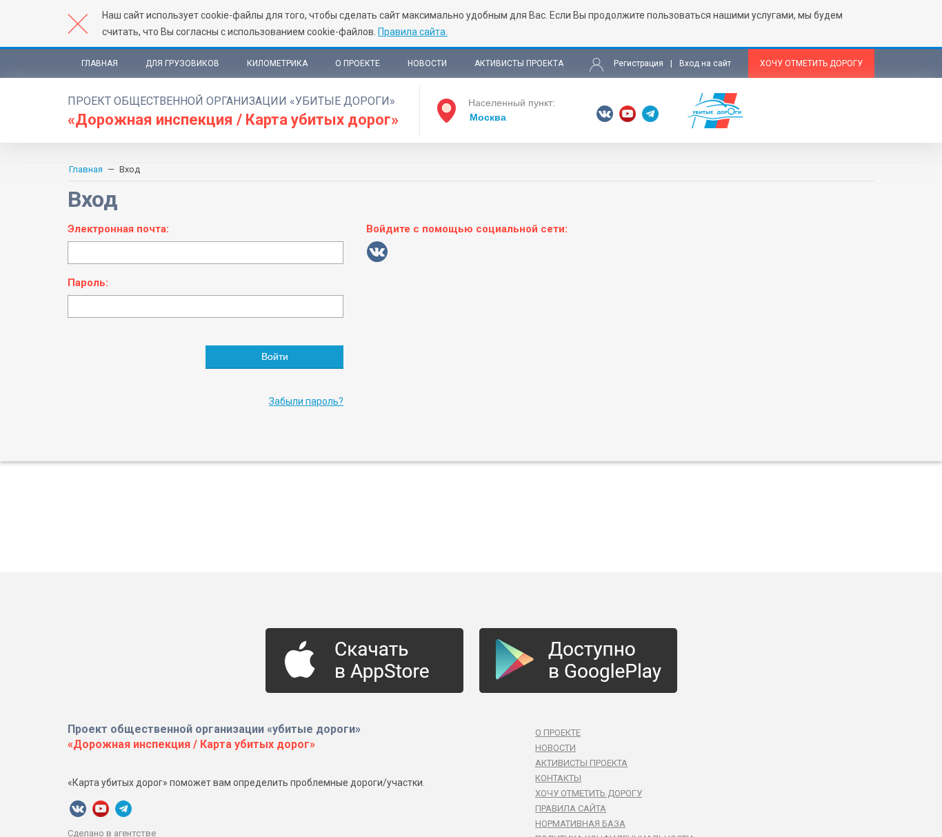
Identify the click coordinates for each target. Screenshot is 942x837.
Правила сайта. (413, 31)
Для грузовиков (182, 63)
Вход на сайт (705, 63)
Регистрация (638, 63)
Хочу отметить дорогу (811, 63)
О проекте (357, 63)
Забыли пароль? (306, 401)
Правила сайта (570, 808)
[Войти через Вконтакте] (377, 251)
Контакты (558, 778)
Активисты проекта (518, 63)
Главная (99, 63)
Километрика (277, 63)
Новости (427, 63)
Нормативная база (580, 823)
